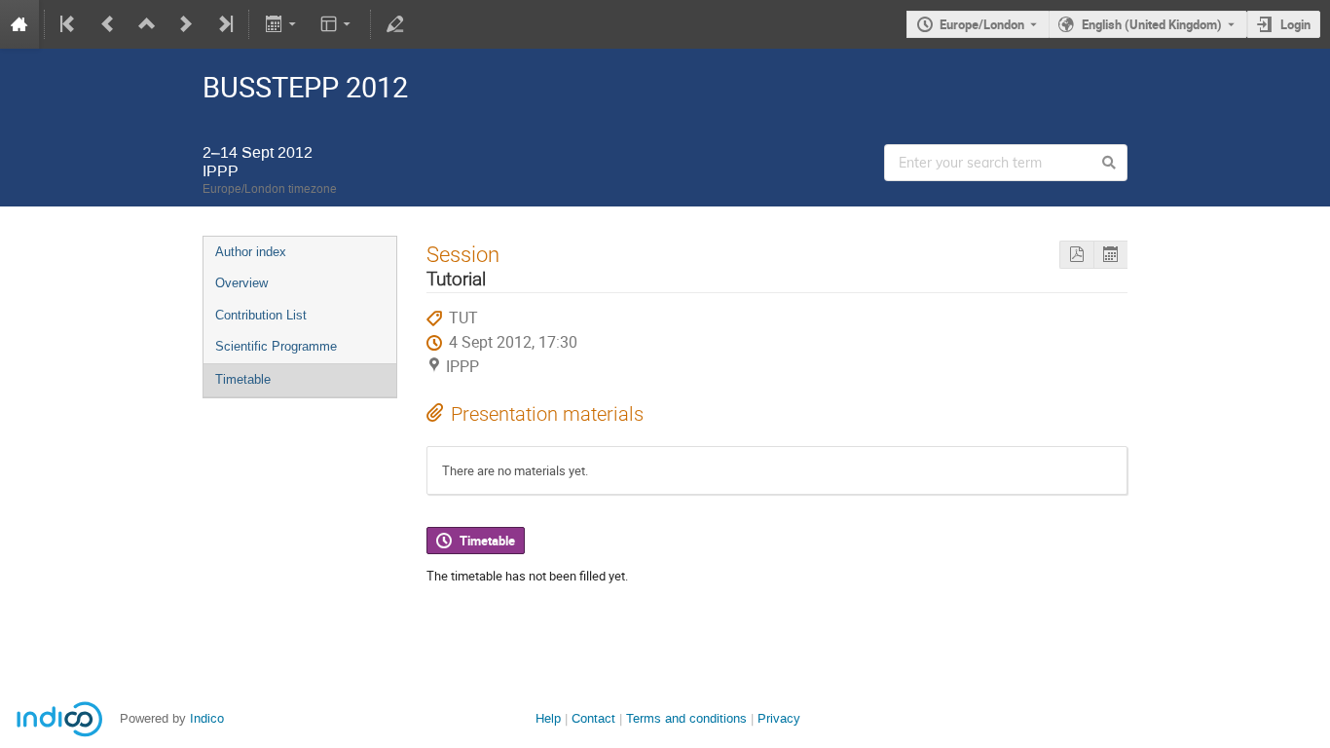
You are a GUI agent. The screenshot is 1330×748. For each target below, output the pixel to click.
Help (548, 718)
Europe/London (982, 24)
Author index (250, 251)
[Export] (282, 24)
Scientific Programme (276, 346)
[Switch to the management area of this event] (395, 24)
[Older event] (108, 24)
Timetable (243, 379)
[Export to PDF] (1076, 255)
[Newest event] (223, 24)
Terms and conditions (686, 718)
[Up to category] (147, 24)
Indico (207, 718)
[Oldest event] (69, 24)
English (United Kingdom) (1152, 24)
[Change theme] (337, 24)
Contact (593, 718)
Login (1295, 24)
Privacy (778, 718)
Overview (241, 283)
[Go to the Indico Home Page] (19, 24)
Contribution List (261, 315)
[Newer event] (185, 24)
